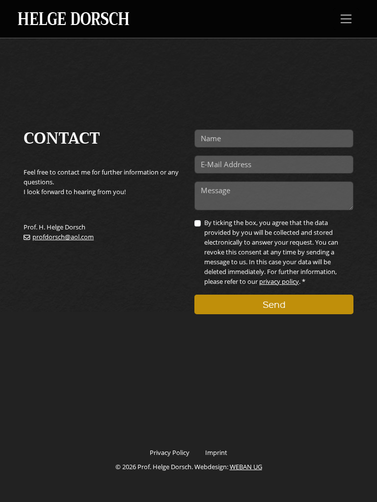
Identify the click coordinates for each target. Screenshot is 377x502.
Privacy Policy (169, 452)
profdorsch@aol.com (63, 236)
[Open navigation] (346, 19)
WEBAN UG (246, 466)
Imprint (216, 452)
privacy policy (279, 281)
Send (274, 304)
